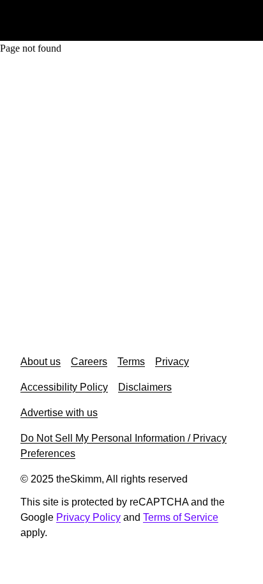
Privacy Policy (88, 517)
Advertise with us (59, 412)
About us (40, 361)
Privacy (172, 361)
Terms (131, 361)
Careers (89, 361)
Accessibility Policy (64, 387)
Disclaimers (145, 387)
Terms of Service (180, 517)
